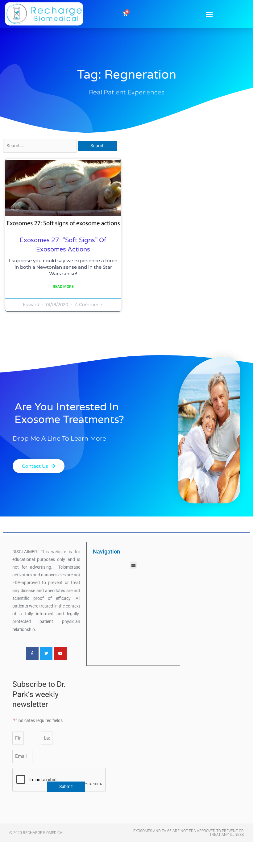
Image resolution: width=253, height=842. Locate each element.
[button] (209, 14)
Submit (66, 786)
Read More (63, 286)
